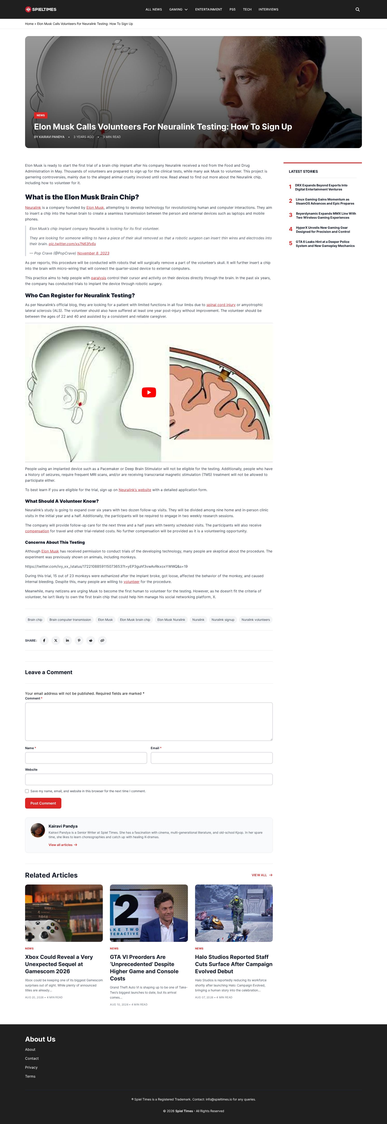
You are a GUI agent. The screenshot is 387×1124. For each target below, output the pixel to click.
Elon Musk (95, 207)
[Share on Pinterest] (79, 640)
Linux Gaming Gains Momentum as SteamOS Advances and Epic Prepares (325, 201)
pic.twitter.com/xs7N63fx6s (72, 244)
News (29, 948)
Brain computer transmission (70, 619)
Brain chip (35, 619)
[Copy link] (102, 640)
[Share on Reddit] (90, 640)
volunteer (132, 581)
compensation (37, 531)
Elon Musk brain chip (135, 619)
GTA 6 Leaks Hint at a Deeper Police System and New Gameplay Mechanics (325, 244)
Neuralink (33, 207)
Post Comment (43, 803)
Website (31, 769)
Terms (30, 1076)
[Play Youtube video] (149, 392)
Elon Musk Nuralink (171, 619)
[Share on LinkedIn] (67, 640)
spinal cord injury (221, 304)
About (30, 1049)
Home (29, 24)
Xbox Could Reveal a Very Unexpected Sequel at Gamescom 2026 (59, 964)
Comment (34, 698)
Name (30, 748)
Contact (32, 1058)
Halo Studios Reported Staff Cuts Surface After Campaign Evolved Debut (234, 964)
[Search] (357, 9)
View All (259, 875)
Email (156, 748)
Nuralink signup (223, 619)
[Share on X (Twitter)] (55, 640)
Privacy (31, 1067)
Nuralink (198, 619)
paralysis (98, 278)
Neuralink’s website (135, 490)
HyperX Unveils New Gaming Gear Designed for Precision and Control (323, 229)
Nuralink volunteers (256, 619)
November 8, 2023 (93, 253)
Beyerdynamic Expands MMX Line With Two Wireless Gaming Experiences (326, 215)
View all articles (61, 845)
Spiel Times (184, 1111)
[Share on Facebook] (44, 640)
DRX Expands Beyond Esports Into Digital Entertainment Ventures (321, 187)
